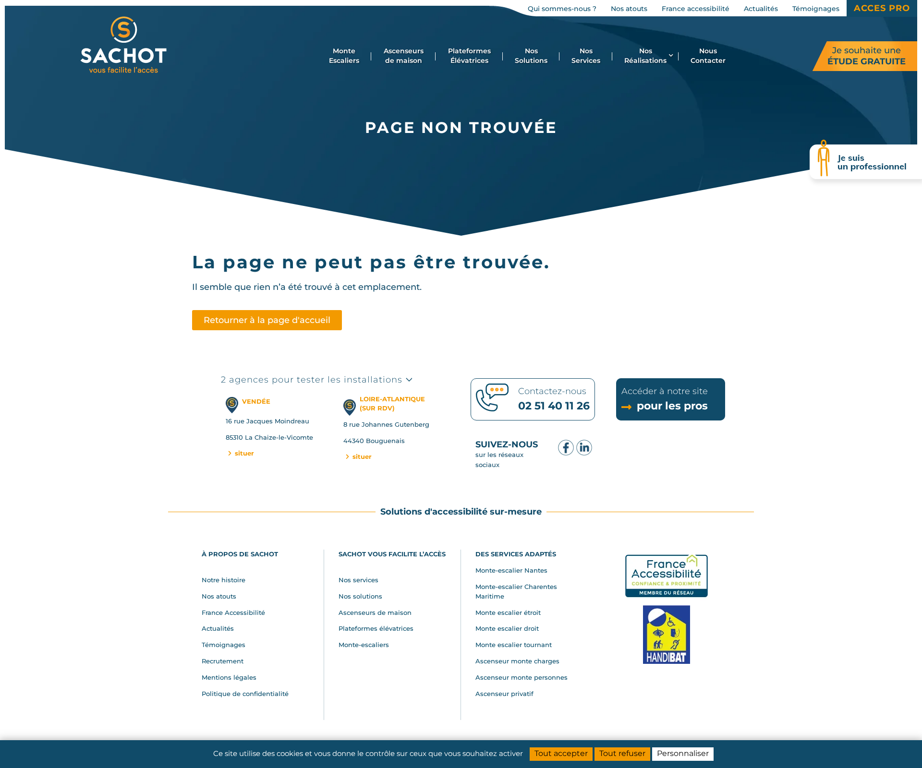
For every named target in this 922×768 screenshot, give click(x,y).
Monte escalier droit (507, 628)
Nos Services (585, 56)
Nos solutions (360, 596)
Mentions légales (229, 677)
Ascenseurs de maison (404, 56)
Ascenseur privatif (504, 693)
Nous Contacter (708, 56)
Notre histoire (223, 580)
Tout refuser (622, 753)
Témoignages (223, 644)
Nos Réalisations (645, 56)
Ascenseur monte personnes (521, 677)
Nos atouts (219, 596)
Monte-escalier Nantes (511, 570)
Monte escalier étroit (508, 612)
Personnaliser (683, 753)
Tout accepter (561, 753)
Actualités (218, 628)
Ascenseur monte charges (517, 661)
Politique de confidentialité (245, 693)
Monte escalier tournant (513, 644)
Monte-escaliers (364, 644)
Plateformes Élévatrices (469, 56)
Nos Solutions (531, 56)
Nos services (358, 580)
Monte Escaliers (344, 56)
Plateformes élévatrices (376, 628)
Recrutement (222, 661)
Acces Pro (882, 8)
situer (243, 453)
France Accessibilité (233, 612)
